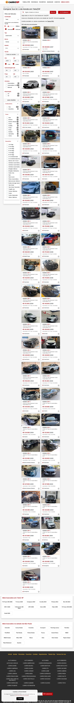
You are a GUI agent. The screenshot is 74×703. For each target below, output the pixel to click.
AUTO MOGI (45, 660)
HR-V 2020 (7, 607)
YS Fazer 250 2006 (67, 607)
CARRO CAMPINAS (12, 668)
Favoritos (42, 2)
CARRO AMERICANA (28, 663)
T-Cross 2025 (19, 601)
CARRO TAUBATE (12, 685)
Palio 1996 (55, 607)
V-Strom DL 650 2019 (19, 607)
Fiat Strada (19, 632)
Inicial (10, 654)
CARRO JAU (12, 671)
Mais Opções (11, 100)
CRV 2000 (31, 607)
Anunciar (50, 2)
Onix (43, 637)
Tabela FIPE (50, 21)
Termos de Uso (61, 654)
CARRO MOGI (29, 673)
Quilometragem (9, 67)
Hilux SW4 (19, 637)
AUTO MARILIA (12, 660)
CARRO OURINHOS (45, 673)
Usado (17, 64)
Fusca (43, 632)
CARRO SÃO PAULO (28, 679)
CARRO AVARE (12, 665)
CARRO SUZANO (45, 683)
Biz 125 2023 (66, 601)
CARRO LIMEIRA (61, 671)
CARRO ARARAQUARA (45, 663)
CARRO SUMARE (29, 683)
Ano (6, 58)
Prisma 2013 (54, 601)
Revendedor (11, 29)
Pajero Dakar (66, 637)
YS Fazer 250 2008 (7, 601)
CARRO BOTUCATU (61, 665)
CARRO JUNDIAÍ (28, 671)
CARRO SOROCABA (12, 683)
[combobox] (12, 19)
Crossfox (31, 627)
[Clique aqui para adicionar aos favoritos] (39, 49)
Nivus (31, 637)
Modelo (7, 45)
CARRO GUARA (28, 668)
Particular (18, 29)
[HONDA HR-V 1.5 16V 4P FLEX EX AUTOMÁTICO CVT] (50, 394)
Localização (8, 16)
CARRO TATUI (62, 683)
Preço (6, 74)
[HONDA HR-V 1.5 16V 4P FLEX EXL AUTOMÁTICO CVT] (31, 32)
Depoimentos (43, 654)
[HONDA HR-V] (50, 32)
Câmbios (7, 81)
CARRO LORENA (12, 673)
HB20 (66, 632)
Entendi (20, 698)
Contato (57, 2)
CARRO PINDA (62, 673)
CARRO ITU (45, 668)
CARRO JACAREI (61, 668)
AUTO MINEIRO (28, 660)
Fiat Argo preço (55, 627)
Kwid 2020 (7, 613)
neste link (62, 18)
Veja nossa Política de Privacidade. (22, 695)
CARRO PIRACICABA (12, 676)
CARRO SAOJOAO (45, 679)
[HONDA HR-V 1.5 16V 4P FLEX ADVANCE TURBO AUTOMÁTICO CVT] (31, 84)
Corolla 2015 (43, 601)
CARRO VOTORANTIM (29, 685)
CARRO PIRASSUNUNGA (29, 676)
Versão (6, 51)
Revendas (34, 2)
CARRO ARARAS (61, 663)
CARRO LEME (45, 671)
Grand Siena (54, 632)
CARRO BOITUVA (45, 665)
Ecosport (42, 627)
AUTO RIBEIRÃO (61, 660)
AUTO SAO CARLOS (12, 663)
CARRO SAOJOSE (62, 679)
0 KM (9, 64)
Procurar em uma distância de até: (11, 23)
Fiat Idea (66, 627)
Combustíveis (8, 103)
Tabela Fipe (26, 2)
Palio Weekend (7, 642)
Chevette (7, 627)
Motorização (8, 91)
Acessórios (8, 141)
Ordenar (65, 12)
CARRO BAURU (28, 665)
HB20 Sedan (7, 637)
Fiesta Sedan (31, 632)
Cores (6, 114)
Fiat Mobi (7, 632)
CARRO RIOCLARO (45, 676)
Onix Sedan (55, 637)
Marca (6, 39)
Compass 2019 (31, 601)
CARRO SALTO (62, 676)
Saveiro (19, 642)
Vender (15, 654)
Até (14, 58)
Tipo (6, 32)
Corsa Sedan (19, 627)
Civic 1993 (43, 607)
